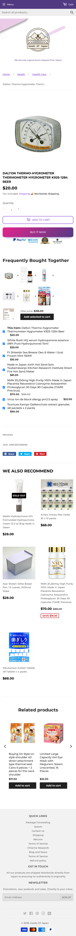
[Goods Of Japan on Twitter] (25, 914)
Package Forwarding (38, 822)
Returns (38, 839)
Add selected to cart (37, 316)
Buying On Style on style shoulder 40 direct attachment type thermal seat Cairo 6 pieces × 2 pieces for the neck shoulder (21, 764)
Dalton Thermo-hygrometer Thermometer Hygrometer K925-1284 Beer (36, 329)
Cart (70, 4)
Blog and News (38, 852)
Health (21, 74)
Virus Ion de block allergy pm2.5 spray (32, 399)
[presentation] (5, 746)
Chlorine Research (38, 847)
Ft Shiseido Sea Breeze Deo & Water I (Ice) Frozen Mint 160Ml (35, 354)
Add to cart (22, 785)
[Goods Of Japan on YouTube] (49, 914)
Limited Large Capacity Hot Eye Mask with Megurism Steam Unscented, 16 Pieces (51, 762)
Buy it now (38, 232)
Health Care (39, 74)
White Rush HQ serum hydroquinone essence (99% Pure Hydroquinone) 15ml (38, 342)
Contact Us (38, 830)
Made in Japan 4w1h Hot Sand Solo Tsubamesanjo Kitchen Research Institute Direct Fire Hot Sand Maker (39, 368)
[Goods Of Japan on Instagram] (43, 914)
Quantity (8, 203)
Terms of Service (38, 843)
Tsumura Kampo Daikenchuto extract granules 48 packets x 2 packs (38, 406)
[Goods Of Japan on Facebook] (31, 914)
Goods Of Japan (39, 923)
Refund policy (38, 860)
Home (6, 74)
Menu (10, 4)
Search (38, 826)
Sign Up (66, 897)
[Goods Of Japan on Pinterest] (37, 914)
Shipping (24, 193)
